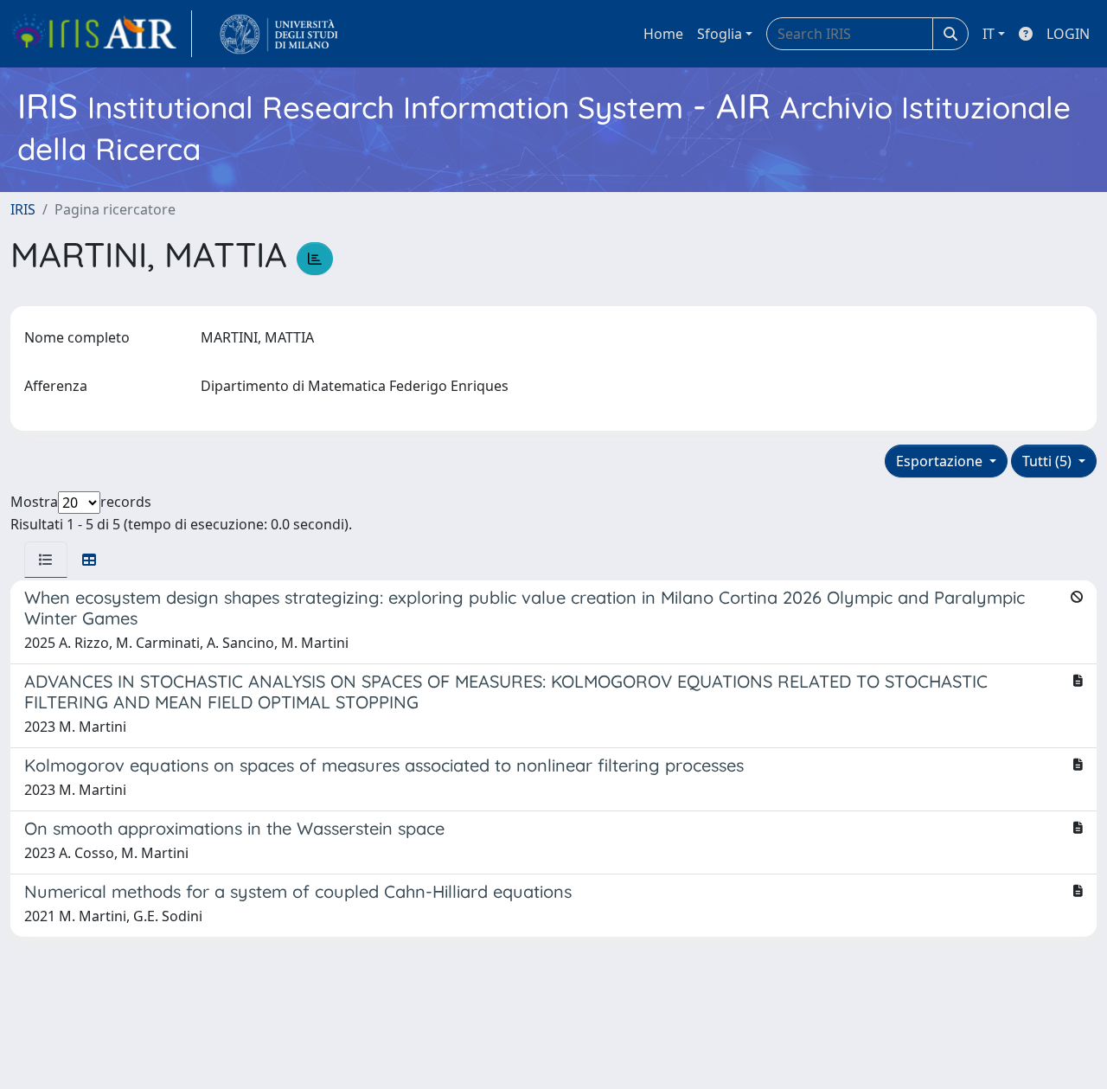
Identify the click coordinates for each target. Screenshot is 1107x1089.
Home (663, 33)
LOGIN (1068, 33)
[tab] (45, 559)
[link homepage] (101, 33)
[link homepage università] (279, 33)
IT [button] (988, 33)
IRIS (22, 209)
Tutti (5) (1048, 461)
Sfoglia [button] (719, 33)
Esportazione (941, 461)
